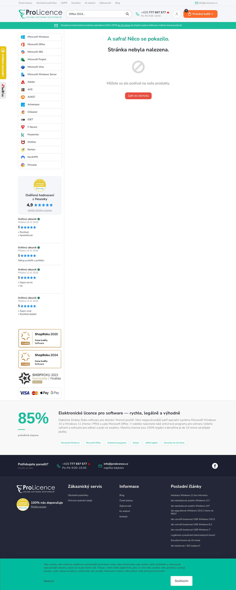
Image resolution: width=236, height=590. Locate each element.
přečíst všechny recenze (40, 210)
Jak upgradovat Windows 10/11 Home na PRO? (192, 512)
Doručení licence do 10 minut (185, 540)
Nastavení (49, 580)
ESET (30, 119)
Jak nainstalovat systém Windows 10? (190, 506)
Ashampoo (33, 104)
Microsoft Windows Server (42, 74)
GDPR (64, 3)
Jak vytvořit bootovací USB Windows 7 (190, 529)
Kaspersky (33, 134)
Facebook (215, 466)
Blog (117, 3)
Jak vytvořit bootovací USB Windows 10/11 (193, 519)
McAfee (32, 142)
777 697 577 (158, 12)
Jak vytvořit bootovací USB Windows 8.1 (191, 524)
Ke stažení (90, 3)
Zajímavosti (105, 3)
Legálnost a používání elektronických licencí (193, 535)
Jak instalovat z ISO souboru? (185, 545)
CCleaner (32, 112)
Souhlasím (181, 581)
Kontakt (123, 516)
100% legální (151, 442)
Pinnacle (32, 164)
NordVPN (33, 157)
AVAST (31, 97)
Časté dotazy (25, 3)
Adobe (31, 82)
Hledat (127, 14)
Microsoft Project (37, 59)
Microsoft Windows (38, 36)
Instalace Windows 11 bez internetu (189, 495)
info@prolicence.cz (116, 464)
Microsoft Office (36, 44)
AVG (30, 89)
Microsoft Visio (36, 66)
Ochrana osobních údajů (80, 500)
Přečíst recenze (38, 506)
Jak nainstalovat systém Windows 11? (190, 500)
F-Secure (32, 127)
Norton (31, 149)
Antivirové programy (116, 442)
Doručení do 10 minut (174, 442)
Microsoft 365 (35, 51)
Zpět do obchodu (138, 96)
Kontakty (76, 3)
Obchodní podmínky (46, 3)
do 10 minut (124, 25)
